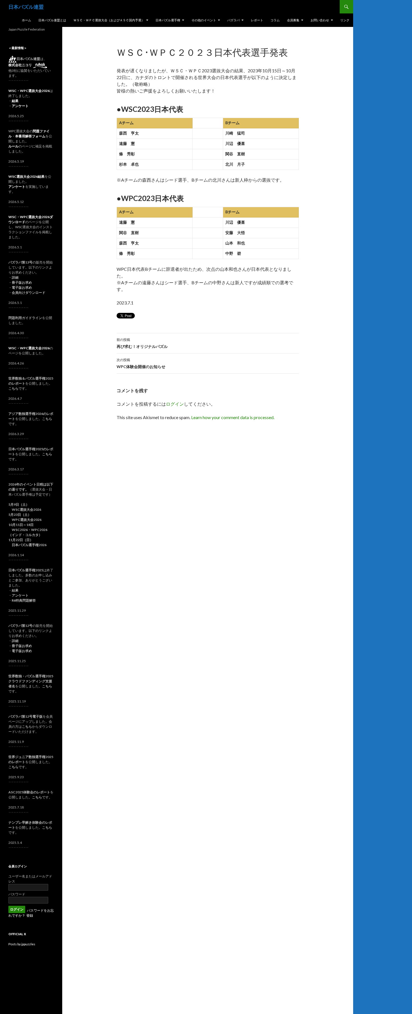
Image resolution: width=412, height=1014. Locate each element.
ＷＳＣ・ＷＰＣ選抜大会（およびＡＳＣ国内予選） (108, 20)
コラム (275, 20)
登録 (29, 915)
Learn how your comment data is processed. (232, 417)
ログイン (175, 403)
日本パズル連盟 (26, 7)
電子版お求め (22, 287)
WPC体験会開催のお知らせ (141, 363)
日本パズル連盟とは (52, 20)
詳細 (15, 277)
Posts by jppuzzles (21, 944)
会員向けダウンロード (28, 292)
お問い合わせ (320, 20)
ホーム (26, 20)
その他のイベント (203, 20)
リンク (344, 20)
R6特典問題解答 (24, 600)
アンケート (20, 595)
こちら (13, 388)
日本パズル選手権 (168, 20)
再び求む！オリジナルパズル (142, 343)
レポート (257, 20)
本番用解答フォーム (30, 136)
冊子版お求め (22, 282)
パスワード (16, 894)
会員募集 (293, 20)
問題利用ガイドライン (25, 318)
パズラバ (233, 20)
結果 (15, 590)
